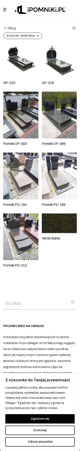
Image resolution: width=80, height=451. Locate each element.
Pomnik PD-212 (15, 265)
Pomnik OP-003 (15, 144)
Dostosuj (40, 430)
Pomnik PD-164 (15, 204)
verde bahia (20, 35)
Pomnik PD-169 (53, 204)
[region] (40, 412)
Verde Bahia (51, 238)
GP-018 (48, 83)
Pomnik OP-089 (53, 144)
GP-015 (9, 83)
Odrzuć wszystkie (40, 441)
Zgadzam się (40, 418)
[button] (73, 301)
